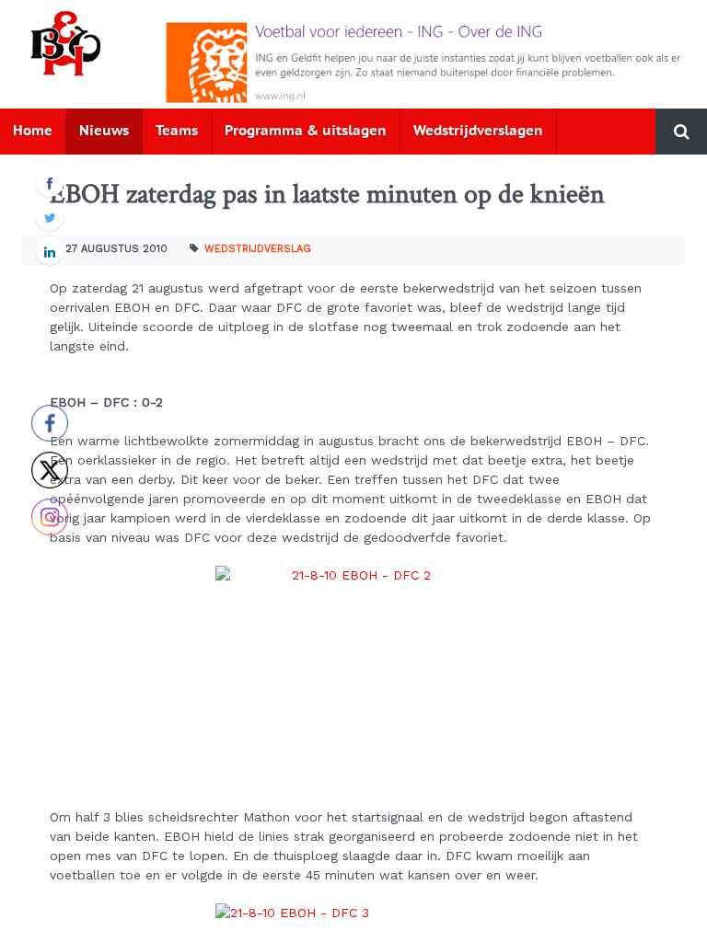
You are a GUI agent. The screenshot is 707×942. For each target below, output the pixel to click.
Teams (177, 131)
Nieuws (104, 131)
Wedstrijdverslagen (478, 131)
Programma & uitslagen (306, 131)
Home (32, 131)
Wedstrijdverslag (257, 249)
